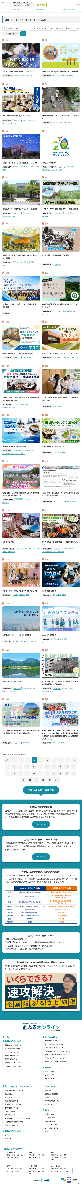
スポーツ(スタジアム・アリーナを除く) (13, 454)
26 (34, 773)
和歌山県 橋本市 (8, 500)
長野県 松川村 (7, 688)
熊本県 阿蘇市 (7, 262)
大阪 (21, 1169)
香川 (38, 1171)
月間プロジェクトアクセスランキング (57, 1051)
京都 (16, 1169)
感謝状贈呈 (8, 1094)
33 (23, 780)
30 (60, 773)
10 (74, 760)
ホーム (5, 1036)
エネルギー (56, 452)
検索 (23, 33)
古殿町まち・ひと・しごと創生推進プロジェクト (19, 162)
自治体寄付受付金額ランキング (55, 1058)
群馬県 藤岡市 (7, 595)
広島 (43, 1169)
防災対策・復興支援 (68, 548)
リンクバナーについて (52, 1125)
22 (7, 773)
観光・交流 (5, 124)
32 (73, 773)
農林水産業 (45, 216)
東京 (34, 1157)
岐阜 (61, 1157)
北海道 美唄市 (47, 213)
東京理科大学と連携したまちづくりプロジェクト (59, 353)
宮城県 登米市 (7, 743)
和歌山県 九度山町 (8, 549)
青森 (13, 1155)
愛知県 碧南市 (7, 451)
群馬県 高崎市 (7, 213)
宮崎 (56, 1171)
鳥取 (30, 1169)
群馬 (38, 1155)
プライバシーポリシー (52, 1128)
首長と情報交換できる (12, 1101)
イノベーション (27, 213)
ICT (63, 213)
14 (27, 767)
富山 (56, 1155)
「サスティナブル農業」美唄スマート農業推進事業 (60, 209)
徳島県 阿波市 (47, 264)
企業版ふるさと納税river (14, 1131)
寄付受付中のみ (12, 33)
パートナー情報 (50, 1118)
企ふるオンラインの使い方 (14, 1049)
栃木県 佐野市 (7, 404)
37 (50, 780)
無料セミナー (49, 1071)
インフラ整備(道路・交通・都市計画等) (53, 552)
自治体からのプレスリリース (14, 1125)
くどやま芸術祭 (8, 542)
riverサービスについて (12, 1052)
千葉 (30, 1157)
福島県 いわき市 (47, 639)
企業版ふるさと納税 (12, 1041)
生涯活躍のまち (58, 357)
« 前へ (7, 760)
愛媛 (43, 1171)
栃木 (34, 1155)
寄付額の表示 (41, 5)
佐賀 (56, 1169)
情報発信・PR (64, 75)
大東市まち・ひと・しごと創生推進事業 (16, 635)
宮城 (22, 1155)
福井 (65, 1155)
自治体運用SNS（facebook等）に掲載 (18, 1118)
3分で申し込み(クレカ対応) (54, 1044)
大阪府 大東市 (7, 641)
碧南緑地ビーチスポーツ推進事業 (14, 446)
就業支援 (17, 75)
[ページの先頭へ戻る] (75, 1170)
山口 (30, 1171)
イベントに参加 (10, 1111)
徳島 (34, 1171)
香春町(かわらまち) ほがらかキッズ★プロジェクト (60, 71)
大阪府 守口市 (7, 357)
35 (36, 780)
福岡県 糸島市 (47, 311)
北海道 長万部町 (47, 357)
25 (27, 773)
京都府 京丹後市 (8, 76)
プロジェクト (48, 1086)
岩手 (18, 1155)
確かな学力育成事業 (49, 591)
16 (40, 767)
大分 (52, 1171)
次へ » (57, 780)
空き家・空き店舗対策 (8, 552)
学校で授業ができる (11, 1108)
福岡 (52, 1169)
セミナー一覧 (49, 1075)
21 (73, 767)
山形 (12, 1157)
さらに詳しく (41, 824)
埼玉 (43, 1155)
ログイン (8, 1135)
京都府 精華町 (47, 453)
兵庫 (8, 1171)
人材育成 (23, 75)
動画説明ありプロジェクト (54, 1041)
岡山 (38, 1169)
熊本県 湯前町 (7, 120)
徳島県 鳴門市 (7, 313)
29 (54, 773)
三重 (8, 1169)
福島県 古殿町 (7, 167)
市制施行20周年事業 (49, 162)
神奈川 (39, 1157)
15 (34, 767)
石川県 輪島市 (47, 549)
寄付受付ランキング (68, 9)
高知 (30, 1173)
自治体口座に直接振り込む (54, 1048)
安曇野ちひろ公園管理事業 (12, 681)
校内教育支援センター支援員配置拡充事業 (17, 353)
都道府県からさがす (13, 1148)
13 (20, 767)
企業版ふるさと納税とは (13, 1045)
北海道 (9, 1155)
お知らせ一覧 (49, 1078)
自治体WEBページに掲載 (13, 1104)
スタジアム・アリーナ (48, 642)
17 (47, 767)
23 (14, 773)
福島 (16, 1157)
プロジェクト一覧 (14, 9)
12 (14, 767)
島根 (34, 1169)
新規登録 (8, 1139)
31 (67, 773)
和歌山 (17, 1171)
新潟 (52, 1155)
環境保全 (70, 122)
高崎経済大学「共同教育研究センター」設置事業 (19, 209)
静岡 (65, 1157)
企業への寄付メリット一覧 (14, 1090)
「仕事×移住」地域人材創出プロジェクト (17, 71)
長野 (56, 1157)
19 (60, 767)
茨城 (30, 1155)
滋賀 (12, 1169)
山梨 (52, 1157)
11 (7, 767)
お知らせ (46, 1067)
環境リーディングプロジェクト (53, 446)
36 (43, 780)
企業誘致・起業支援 (19, 167)
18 (54, 767)
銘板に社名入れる (11, 1115)
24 (20, 773)
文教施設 (25, 357)
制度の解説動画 (50, 1121)
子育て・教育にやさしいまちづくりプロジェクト (19, 591)
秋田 (8, 1157)
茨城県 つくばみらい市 (49, 167)
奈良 (12, 1171)
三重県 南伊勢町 (47, 502)
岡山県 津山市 (47, 595)
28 (47, 773)
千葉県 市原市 (47, 122)
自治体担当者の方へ (11, 1055)
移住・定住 (30, 75)
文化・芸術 (13, 124)
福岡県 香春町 (47, 76)
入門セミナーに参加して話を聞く (56, 1062)
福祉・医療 (5, 503)
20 (67, 767)
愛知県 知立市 (47, 688)
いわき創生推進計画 (49, 635)
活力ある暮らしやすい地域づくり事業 (55, 255)
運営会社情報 (49, 1114)
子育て (71, 75)
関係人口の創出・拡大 (29, 120)
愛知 (52, 1160)
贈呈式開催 (8, 1097)
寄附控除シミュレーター (13, 1062)
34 (30, 780)
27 (40, 773)
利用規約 (48, 1131)
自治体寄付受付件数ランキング (55, 1055)
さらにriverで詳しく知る (13, 1066)
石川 (61, 1155)
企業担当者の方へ (11, 1059)
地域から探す (41, 9)
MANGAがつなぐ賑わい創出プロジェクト (17, 115)
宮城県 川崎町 (47, 743)
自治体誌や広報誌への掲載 (14, 1122)
